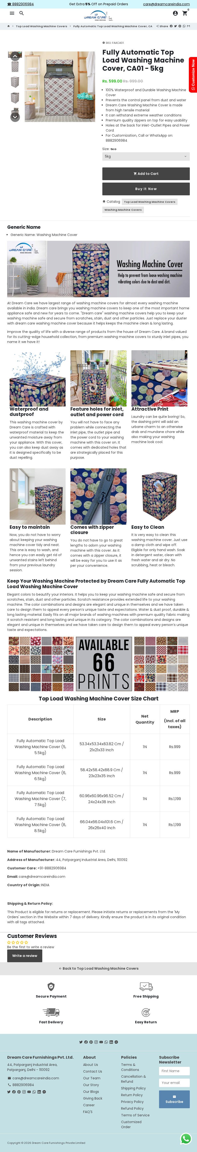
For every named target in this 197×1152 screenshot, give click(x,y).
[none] (15, 56)
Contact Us (92, 1071)
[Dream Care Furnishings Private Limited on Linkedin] (111, 1042)
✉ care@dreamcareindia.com (164, 4)
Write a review (24, 955)
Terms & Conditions (130, 1067)
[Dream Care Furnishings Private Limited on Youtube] (101, 1042)
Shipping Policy (133, 1088)
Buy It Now (146, 188)
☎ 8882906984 (20, 4)
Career (89, 1105)
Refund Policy (132, 1108)
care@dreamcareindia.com (42, 876)
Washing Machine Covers (123, 210)
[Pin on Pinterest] (180, 26)
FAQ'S (87, 1111)
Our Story (91, 1084)
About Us (90, 1064)
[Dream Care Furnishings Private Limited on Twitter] (81, 1042)
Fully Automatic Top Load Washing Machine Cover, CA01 (114, 26)
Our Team (91, 1078)
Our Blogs (91, 1091)
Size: (109, 148)
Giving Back (92, 1098)
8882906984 (21, 1084)
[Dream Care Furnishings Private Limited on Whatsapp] (106, 1042)
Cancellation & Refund (133, 1079)
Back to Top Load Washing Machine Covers (99, 968)
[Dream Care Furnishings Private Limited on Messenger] (116, 1042)
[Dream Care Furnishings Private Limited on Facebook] (86, 1042)
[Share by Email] (188, 26)
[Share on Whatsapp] (184, 26)
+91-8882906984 (51, 868)
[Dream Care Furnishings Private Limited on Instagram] (96, 1042)
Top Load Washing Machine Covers (41, 26)
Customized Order (131, 1124)
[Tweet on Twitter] (175, 26)
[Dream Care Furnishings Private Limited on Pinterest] (91, 1042)
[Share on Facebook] (171, 26)
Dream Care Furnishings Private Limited (58, 1143)
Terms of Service (135, 1115)
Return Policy (132, 1095)
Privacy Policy (132, 1101)
